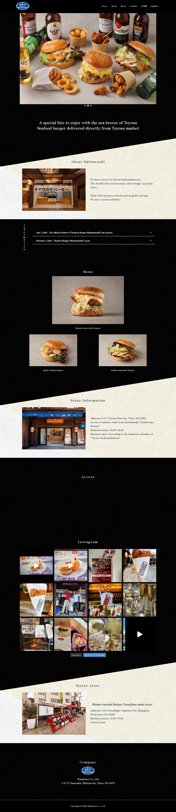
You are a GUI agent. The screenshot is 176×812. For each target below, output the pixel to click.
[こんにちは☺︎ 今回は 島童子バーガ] (139, 634)
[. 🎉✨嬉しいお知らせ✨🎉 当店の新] (36, 565)
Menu (123, 6)
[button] (22, 58)
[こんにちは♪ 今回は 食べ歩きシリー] (36, 634)
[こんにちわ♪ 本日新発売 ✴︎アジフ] (139, 565)
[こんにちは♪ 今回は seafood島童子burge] (71, 634)
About (114, 6)
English (154, 6)
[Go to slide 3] (91, 105)
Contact (133, 6)
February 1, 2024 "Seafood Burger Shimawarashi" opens (63, 240)
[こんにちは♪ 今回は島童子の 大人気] (105, 600)
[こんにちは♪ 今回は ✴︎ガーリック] (105, 634)
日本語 (144, 6)
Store (104, 6)
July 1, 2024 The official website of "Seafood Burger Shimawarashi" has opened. (74, 232)
